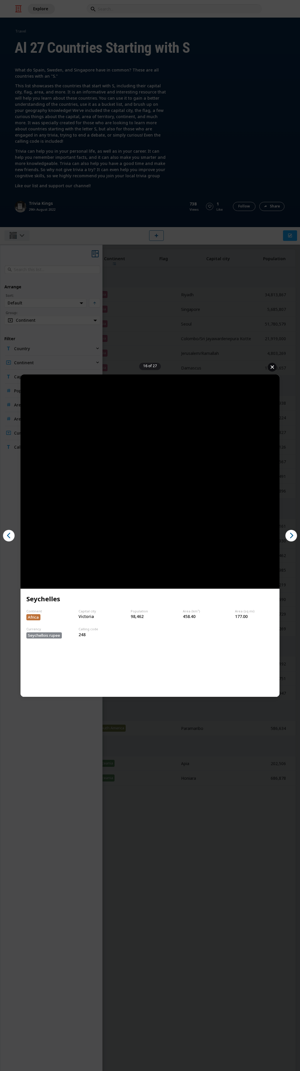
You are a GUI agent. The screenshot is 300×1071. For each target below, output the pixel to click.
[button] (9, 536)
